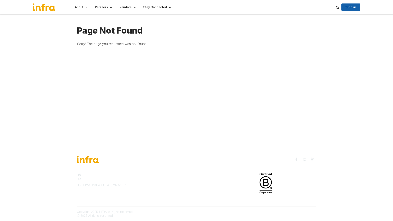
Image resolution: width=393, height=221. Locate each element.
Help (202, 199)
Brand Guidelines (89, 192)
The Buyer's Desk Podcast (217, 175)
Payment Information (91, 198)
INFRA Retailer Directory (154, 181)
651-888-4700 (93, 175)
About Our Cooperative (154, 175)
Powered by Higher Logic (298, 211)
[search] (332, 7)
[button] (82, 7)
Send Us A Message (97, 178)
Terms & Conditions (212, 193)
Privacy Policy (208, 187)
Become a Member (151, 193)
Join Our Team (148, 199)
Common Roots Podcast (215, 181)
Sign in (351, 7)
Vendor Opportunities (152, 187)
